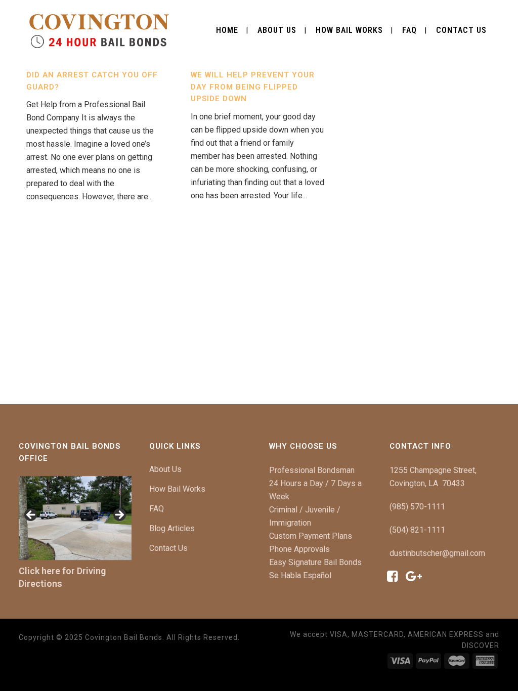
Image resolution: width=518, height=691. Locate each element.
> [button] (118, 515)
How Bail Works (177, 489)
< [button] (31, 515)
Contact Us (168, 548)
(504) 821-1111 (417, 530)
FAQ (156, 508)
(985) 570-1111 (417, 506)
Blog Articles (172, 528)
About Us (165, 469)
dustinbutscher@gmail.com (437, 553)
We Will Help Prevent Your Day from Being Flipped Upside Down (253, 86)
